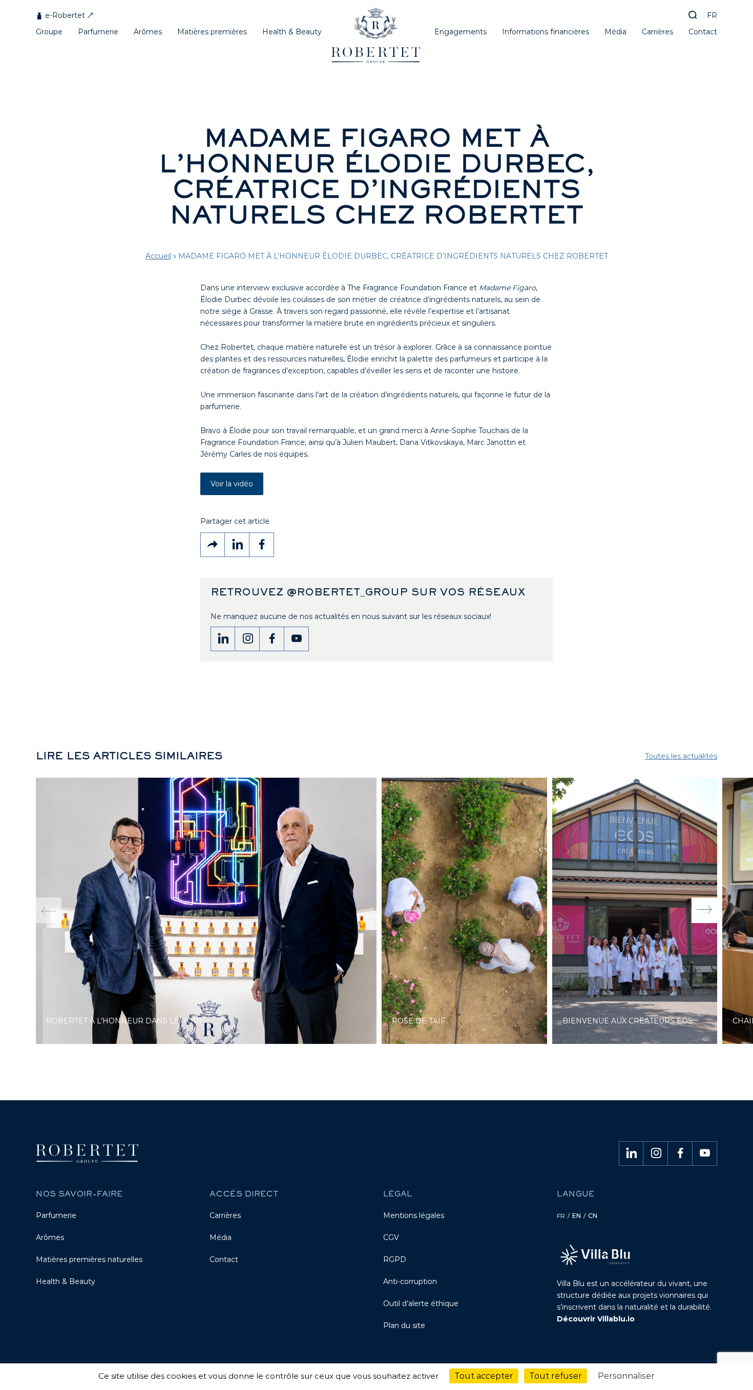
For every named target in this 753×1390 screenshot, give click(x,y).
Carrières (225, 1215)
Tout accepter (483, 1376)
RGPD (394, 1259)
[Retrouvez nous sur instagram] (247, 639)
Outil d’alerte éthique (420, 1303)
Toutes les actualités (681, 756)
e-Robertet (64, 15)
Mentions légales (413, 1215)
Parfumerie (56, 1215)
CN (592, 1216)
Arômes (50, 1237)
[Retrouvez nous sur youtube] (296, 639)
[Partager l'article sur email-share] (212, 544)
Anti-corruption (410, 1281)
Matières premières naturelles (89, 1259)
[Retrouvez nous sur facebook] (272, 639)
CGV (391, 1237)
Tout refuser (555, 1376)
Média (221, 1237)
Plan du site (404, 1325)
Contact (224, 1259)
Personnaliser (626, 1376)
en (576, 1216)
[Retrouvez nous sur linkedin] (223, 639)
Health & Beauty (65, 1281)
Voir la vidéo (232, 483)
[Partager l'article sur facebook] (261, 544)
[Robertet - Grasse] (376, 39)
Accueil (158, 256)
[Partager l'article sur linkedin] (237, 544)
